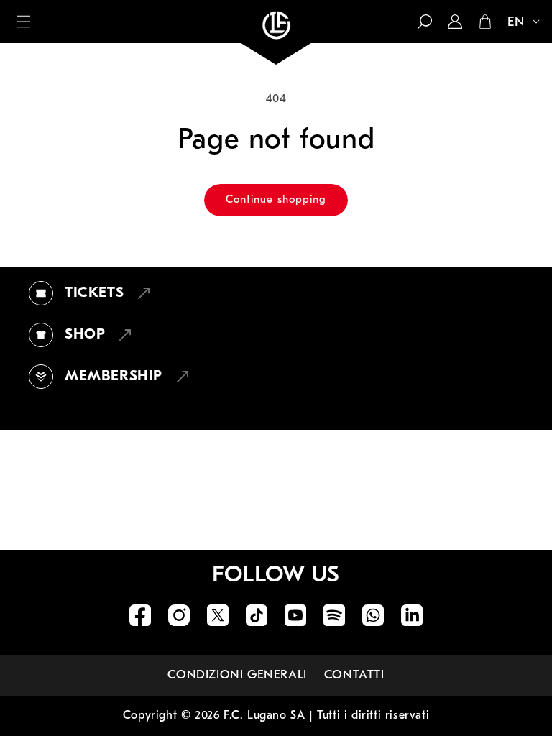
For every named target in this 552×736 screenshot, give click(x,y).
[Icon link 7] (373, 615)
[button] (24, 21)
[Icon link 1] (140, 615)
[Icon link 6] (334, 615)
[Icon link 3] (218, 615)
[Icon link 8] (412, 615)
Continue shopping (276, 200)
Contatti (354, 675)
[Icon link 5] (295, 615)
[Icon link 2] (179, 615)
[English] (517, 23)
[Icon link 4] (256, 615)
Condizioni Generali (236, 675)
